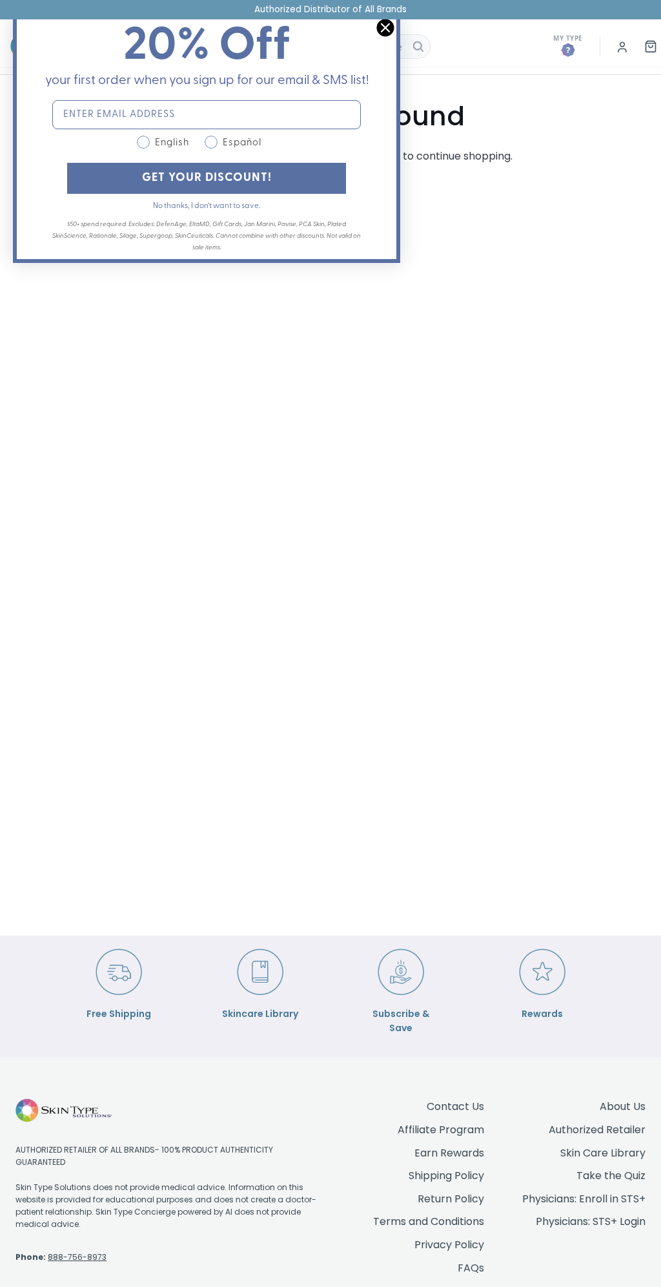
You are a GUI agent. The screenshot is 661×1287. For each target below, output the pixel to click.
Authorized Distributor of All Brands (330, 9)
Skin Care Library (603, 1153)
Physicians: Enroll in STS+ (584, 1198)
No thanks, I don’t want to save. (206, 206)
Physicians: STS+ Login (591, 1221)
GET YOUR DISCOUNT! (207, 178)
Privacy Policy (449, 1244)
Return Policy (451, 1198)
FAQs (471, 1268)
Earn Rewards (449, 1153)
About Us (623, 1106)
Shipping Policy (446, 1175)
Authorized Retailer (597, 1129)
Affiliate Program (441, 1129)
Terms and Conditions (428, 1221)
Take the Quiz (611, 1175)
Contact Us (455, 1106)
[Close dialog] (385, 27)
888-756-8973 (77, 1256)
